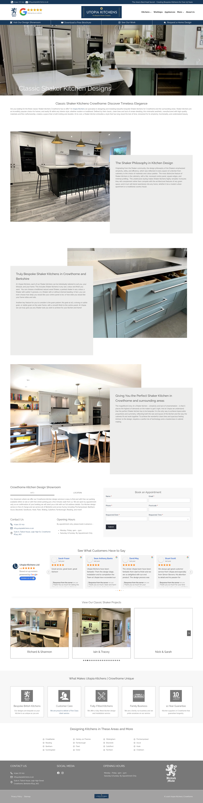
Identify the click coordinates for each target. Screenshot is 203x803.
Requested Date (113, 515)
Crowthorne (50, 739)
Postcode (153, 506)
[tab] (32, 493)
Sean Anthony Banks (103, 558)
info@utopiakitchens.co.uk (24, 528)
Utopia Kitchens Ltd (29, 565)
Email (151, 496)
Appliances (170, 12)
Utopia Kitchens (78, 109)
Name (109, 496)
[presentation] (39, 627)
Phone (109, 506)
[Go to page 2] (119, 590)
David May (134, 558)
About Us (190, 12)
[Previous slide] (14, 633)
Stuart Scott (170, 558)
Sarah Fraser (64, 558)
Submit (111, 527)
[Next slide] (189, 633)
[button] (199, 29)
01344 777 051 (19, 524)
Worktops (158, 12)
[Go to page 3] (121, 590)
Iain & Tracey (39, 651)
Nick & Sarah (101, 651)
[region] (101, 60)
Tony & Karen (163, 651)
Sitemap (27, 796)
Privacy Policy (16, 796)
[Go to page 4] (123, 590)
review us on (26, 578)
